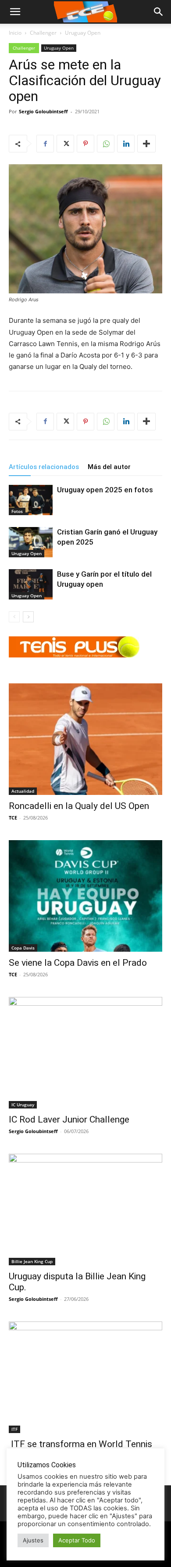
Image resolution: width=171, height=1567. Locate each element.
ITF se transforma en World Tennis (80, 1444)
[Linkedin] (126, 143)
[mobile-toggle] (15, 12)
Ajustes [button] (33, 1540)
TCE (13, 817)
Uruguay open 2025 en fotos (105, 489)
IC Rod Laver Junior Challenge (69, 1119)
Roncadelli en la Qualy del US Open (79, 806)
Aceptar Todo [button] (76, 1540)
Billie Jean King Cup (32, 1261)
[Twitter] (65, 143)
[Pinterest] (85, 143)
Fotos (17, 511)
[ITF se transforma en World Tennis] (85, 1377)
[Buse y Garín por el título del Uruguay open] (31, 584)
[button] (158, 12)
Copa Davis (23, 948)
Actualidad (22, 791)
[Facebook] (45, 143)
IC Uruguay (22, 1104)
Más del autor (109, 467)
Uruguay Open (82, 32)
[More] (146, 143)
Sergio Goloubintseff (43, 111)
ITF (14, 1429)
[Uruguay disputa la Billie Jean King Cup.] (85, 1209)
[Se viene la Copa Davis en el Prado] (85, 896)
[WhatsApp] (105, 143)
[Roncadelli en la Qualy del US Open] (85, 739)
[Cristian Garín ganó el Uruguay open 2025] (31, 542)
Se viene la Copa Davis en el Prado (78, 962)
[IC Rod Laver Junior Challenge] (85, 1052)
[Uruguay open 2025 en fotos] (31, 500)
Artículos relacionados (44, 467)
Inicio (15, 32)
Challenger (43, 32)
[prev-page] (14, 616)
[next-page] (28, 616)
